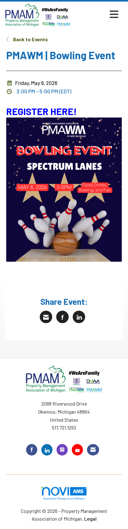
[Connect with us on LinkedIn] (47, 450)
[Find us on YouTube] (77, 450)
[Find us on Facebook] (31, 450)
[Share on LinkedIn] (79, 317)
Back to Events (30, 39)
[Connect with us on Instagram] (62, 450)
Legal (90, 519)
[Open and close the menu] (96, 14)
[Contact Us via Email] (93, 450)
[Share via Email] (46, 317)
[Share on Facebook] (62, 317)
